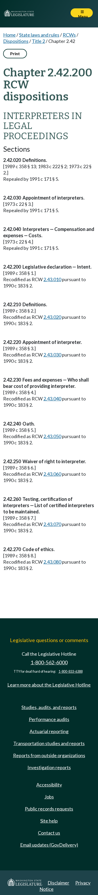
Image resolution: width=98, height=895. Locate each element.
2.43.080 (52, 562)
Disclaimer (58, 883)
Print (15, 53)
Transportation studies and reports (49, 743)
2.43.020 (52, 317)
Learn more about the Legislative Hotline (49, 685)
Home (9, 35)
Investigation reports (49, 767)
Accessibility (49, 785)
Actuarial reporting (49, 731)
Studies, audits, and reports (49, 707)
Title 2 (38, 41)
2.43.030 (52, 355)
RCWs (69, 35)
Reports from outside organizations (49, 755)
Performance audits (49, 719)
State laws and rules (39, 35)
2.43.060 (52, 474)
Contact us (49, 833)
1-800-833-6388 (71, 671)
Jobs (49, 797)
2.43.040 (52, 398)
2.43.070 (52, 524)
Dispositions (15, 41)
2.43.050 (52, 436)
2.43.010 (52, 279)
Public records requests (49, 809)
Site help (49, 821)
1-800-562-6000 (49, 662)
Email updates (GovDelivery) (49, 845)
